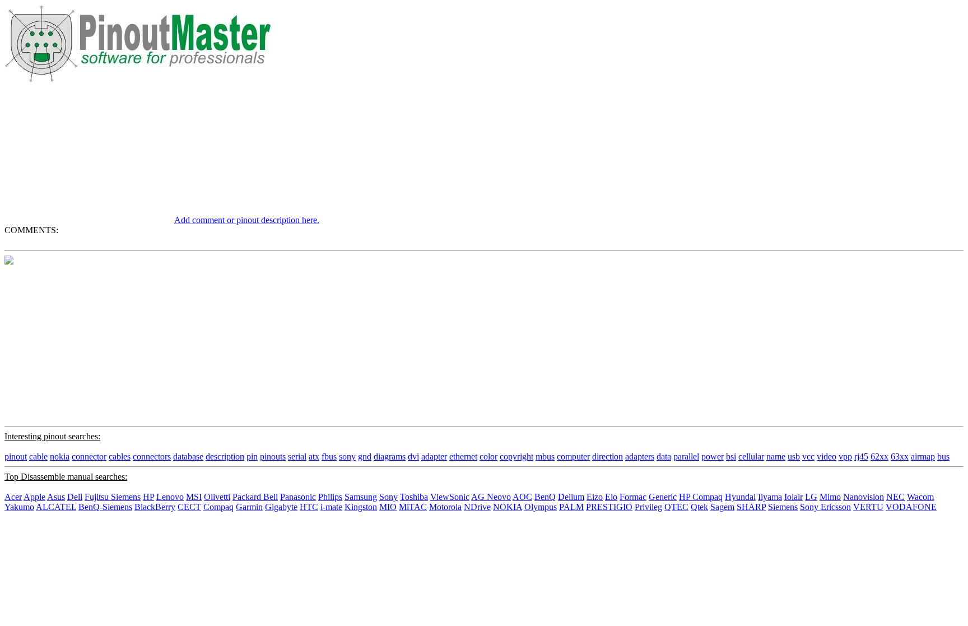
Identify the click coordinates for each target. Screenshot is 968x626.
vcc (808, 456)
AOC (522, 497)
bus (943, 456)
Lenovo (170, 497)
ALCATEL (56, 507)
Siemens (783, 507)
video (826, 456)
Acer (13, 497)
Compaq (218, 507)
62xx (879, 456)
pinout (15, 456)
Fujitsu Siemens (113, 497)
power (712, 456)
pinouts (273, 456)
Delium (571, 497)
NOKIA (507, 507)
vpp (845, 456)
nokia (59, 456)
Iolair (793, 497)
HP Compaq (701, 497)
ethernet (463, 456)
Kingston (361, 507)
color (488, 456)
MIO (388, 507)
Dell (74, 497)
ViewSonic (449, 497)
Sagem (722, 507)
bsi (731, 456)
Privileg (648, 507)
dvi (413, 456)
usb (794, 456)
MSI (194, 497)
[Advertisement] (88, 153)
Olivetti (217, 497)
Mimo (830, 497)
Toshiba (414, 497)
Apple (34, 497)
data (664, 456)
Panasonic (298, 497)
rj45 (861, 456)
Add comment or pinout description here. (246, 220)
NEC (895, 497)
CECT (189, 507)
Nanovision (863, 497)
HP (148, 497)
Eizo (595, 497)
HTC (309, 507)
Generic (663, 497)
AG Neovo (491, 497)
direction (607, 456)
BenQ (545, 497)
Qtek (699, 507)
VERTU (868, 507)
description (225, 456)
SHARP (751, 507)
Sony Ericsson (825, 507)
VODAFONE (911, 507)
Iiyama (770, 497)
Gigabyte (281, 507)
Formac (633, 497)
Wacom (920, 497)
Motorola (445, 507)
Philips (330, 497)
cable (38, 456)
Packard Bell (255, 497)
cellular (751, 456)
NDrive (477, 507)
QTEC (676, 507)
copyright (516, 456)
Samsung (361, 497)
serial (297, 456)
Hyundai (740, 497)
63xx (900, 456)
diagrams (390, 456)
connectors (152, 456)
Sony (388, 497)
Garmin (249, 507)
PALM (571, 507)
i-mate (331, 507)
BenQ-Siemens (105, 507)
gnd (364, 456)
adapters (639, 456)
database (188, 456)
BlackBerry (154, 507)
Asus (56, 497)
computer (573, 456)
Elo (611, 497)
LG (811, 497)
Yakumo (19, 507)
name (775, 456)
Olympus (540, 507)
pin (252, 456)
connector (89, 456)
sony (347, 456)
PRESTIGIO (609, 507)
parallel (686, 456)
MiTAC (413, 507)
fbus (329, 456)
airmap (923, 456)
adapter (434, 456)
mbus (545, 456)
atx (314, 456)
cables (120, 456)
